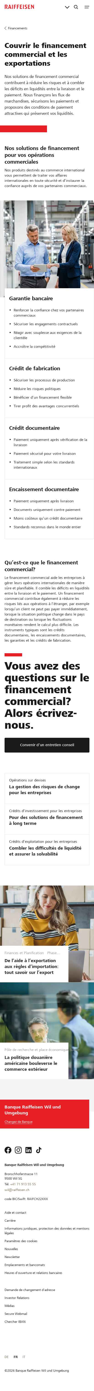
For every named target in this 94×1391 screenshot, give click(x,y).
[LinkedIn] (28, 1150)
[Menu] (87, 7)
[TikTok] (38, 1150)
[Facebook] (8, 1150)
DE (6, 1357)
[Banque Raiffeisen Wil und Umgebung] (19, 7)
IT (24, 1357)
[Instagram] (18, 1150)
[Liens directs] (67, 7)
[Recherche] (76, 7)
